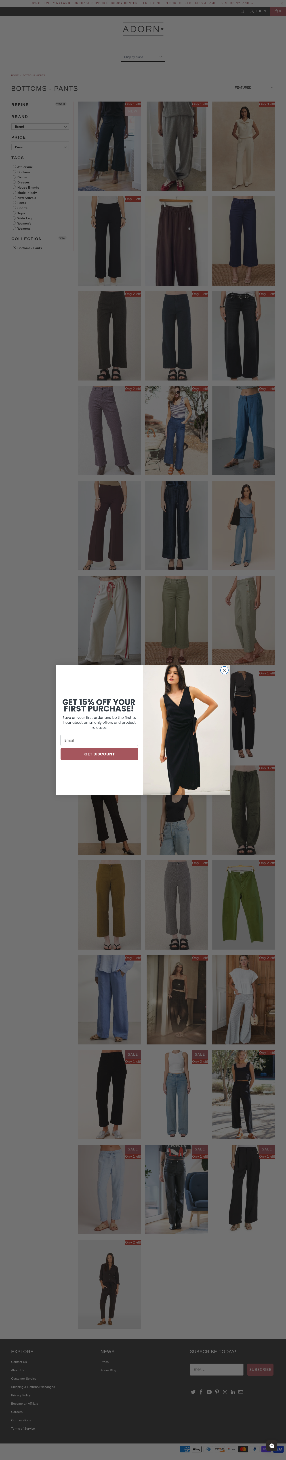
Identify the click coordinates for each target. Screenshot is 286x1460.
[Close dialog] (224, 670)
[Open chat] (271, 1445)
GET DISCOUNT (99, 754)
